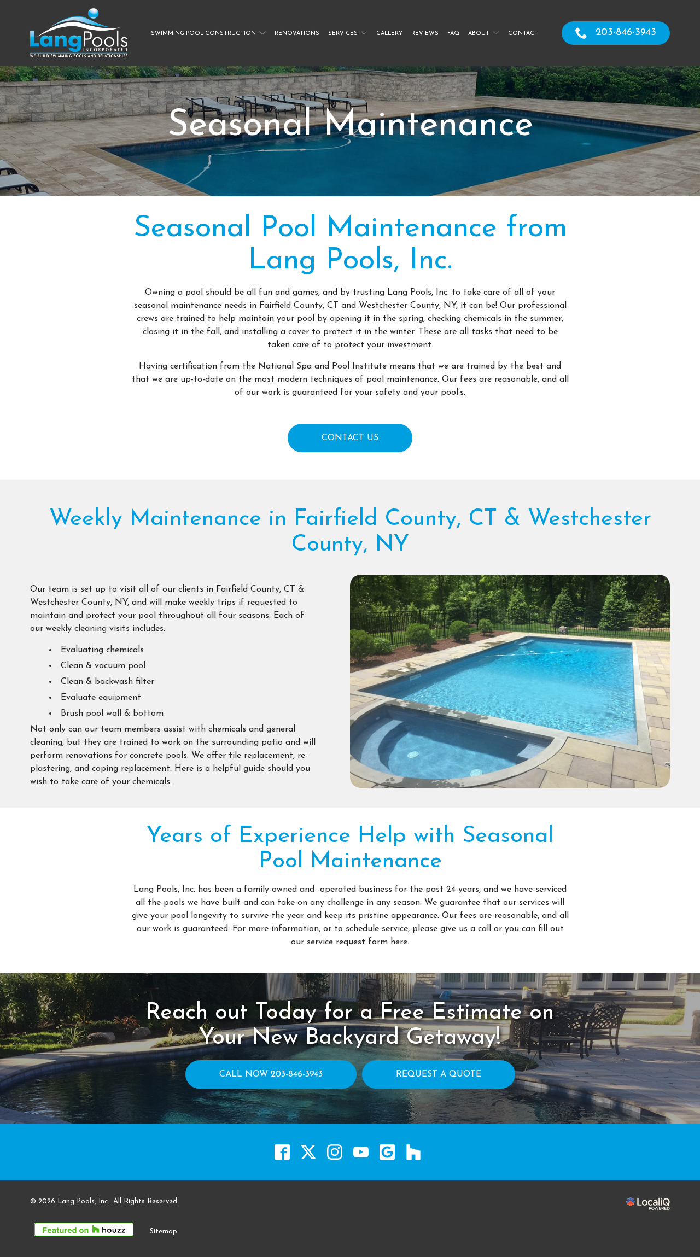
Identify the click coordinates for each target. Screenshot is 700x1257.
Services (343, 34)
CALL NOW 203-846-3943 (271, 1074)
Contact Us (350, 438)
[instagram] (335, 1152)
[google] (387, 1152)
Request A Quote (438, 1074)
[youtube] (361, 1152)
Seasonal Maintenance (350, 126)
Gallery (389, 34)
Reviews (425, 34)
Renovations (297, 34)
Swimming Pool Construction (203, 34)
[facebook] (282, 1152)
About (478, 34)
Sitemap (163, 1231)
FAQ (453, 34)
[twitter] (308, 1152)
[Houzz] (413, 1152)
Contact (523, 34)
